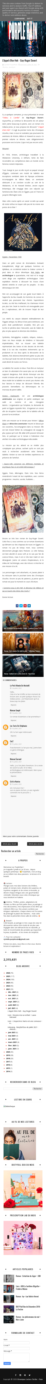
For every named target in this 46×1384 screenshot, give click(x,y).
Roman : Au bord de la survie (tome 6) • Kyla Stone (19, 673)
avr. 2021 (12, 1039)
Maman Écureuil (15, 759)
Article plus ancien (35, 844)
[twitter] (29, 1375)
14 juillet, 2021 (17, 688)
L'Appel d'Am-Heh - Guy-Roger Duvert (22, 1011)
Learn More (20, 19)
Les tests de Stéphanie (18, 725)
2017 (8, 1062)
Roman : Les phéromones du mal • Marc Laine (28, 1318)
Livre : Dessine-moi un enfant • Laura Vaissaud (22, 1016)
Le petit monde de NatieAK (19, 685)
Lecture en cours (23, 1099)
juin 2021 (12, 1032)
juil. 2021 (12, 1008)
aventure (12, 67)
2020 (8, 1052)
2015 (8, 1068)
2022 (8, 986)
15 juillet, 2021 (17, 744)
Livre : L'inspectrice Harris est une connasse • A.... (25, 1022)
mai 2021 (12, 1036)
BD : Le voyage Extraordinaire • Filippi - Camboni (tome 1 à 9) (23, 628)
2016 (8, 1065)
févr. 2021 (12, 1045)
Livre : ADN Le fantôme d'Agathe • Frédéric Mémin (28, 1287)
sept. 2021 (12, 1002)
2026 (8, 973)
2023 (8, 983)
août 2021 (12, 1005)
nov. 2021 (12, 995)
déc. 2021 (12, 992)
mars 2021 (12, 1042)
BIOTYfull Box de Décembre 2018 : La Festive (28, 1308)
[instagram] (20, 1375)
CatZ (11, 741)
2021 (8, 989)
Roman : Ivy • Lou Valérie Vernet (27, 1296)
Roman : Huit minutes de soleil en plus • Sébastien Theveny (22, 651)
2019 (8, 1055)
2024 (8, 979)
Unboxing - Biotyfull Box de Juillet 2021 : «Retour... (23, 1028)
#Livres (5, 67)
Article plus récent (9, 844)
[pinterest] (25, 1375)
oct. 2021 (12, 998)
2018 (8, 1058)
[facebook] (16, 1375)
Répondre (13, 705)
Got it (29, 19)
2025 (8, 976)
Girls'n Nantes (15, 781)
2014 (8, 1071)
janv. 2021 (12, 1049)
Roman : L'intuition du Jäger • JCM (28, 1276)
